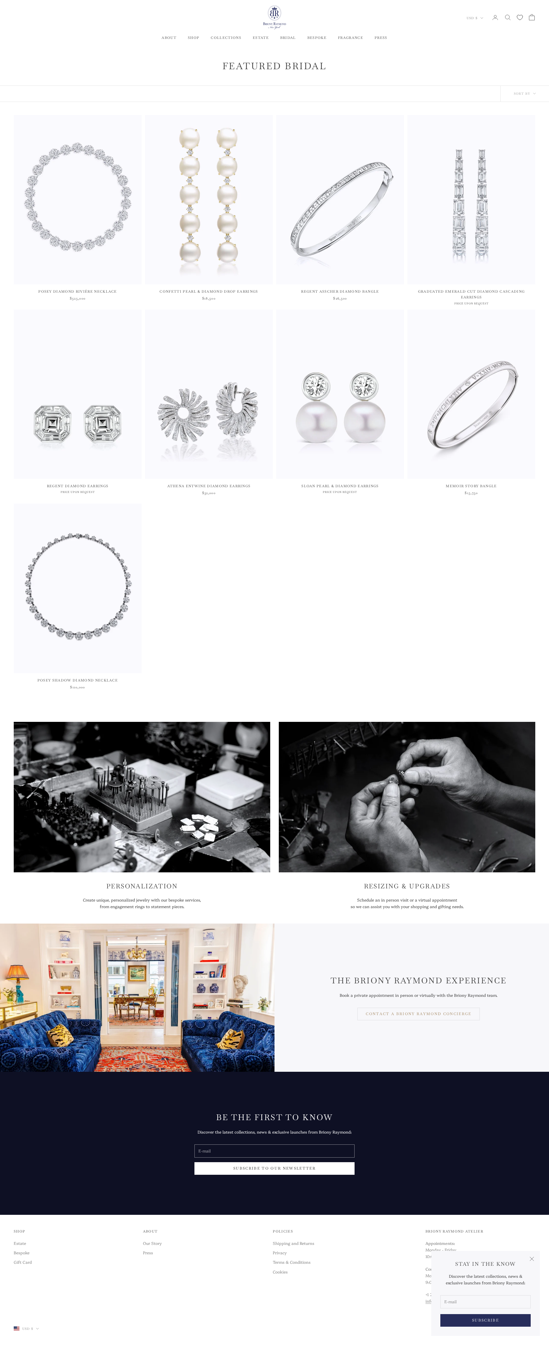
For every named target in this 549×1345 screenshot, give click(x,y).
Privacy (280, 1252)
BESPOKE (317, 37)
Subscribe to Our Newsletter (274, 1168)
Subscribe (485, 1320)
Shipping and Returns (293, 1243)
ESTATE (261, 37)
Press (148, 1252)
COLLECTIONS (226, 37)
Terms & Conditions (292, 1262)
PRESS (381, 37)
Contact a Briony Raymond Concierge (419, 1013)
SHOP (193, 37)
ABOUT (169, 37)
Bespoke (21, 1252)
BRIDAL (288, 37)
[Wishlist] (520, 17)
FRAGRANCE (350, 37)
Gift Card (23, 1262)
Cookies (280, 1272)
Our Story (152, 1243)
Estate (20, 1243)
